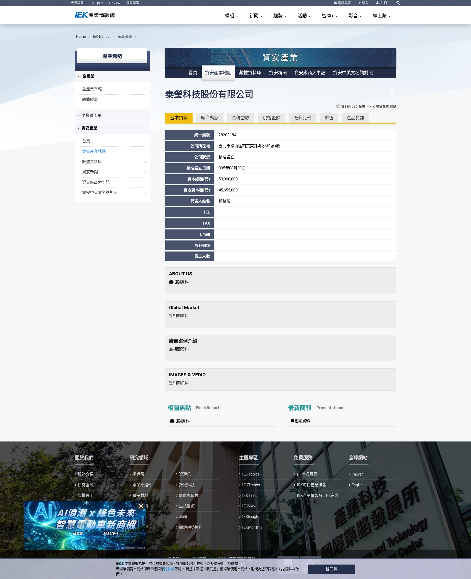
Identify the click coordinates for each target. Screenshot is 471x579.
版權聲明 (85, 495)
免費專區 (77, 3)
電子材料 (140, 495)
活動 (303, 16)
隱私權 (169, 569)
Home (81, 36)
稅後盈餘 (271, 117)
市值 (329, 117)
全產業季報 (92, 89)
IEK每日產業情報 (311, 485)
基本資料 (179, 117)
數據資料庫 (92, 161)
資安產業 (89, 128)
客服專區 (344, 3)
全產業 (88, 76)
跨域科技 (187, 485)
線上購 (380, 16)
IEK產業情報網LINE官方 (318, 495)
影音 (354, 16)
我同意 (331, 569)
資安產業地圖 (94, 151)
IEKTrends (101, 36)
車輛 (183, 516)
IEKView (114, 3)
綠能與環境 (189, 495)
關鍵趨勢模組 (191, 527)
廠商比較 (302, 117)
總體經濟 (90, 99)
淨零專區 (132, 3)
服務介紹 (85, 474)
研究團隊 (85, 485)
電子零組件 (142, 485)
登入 (364, 3)
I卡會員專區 (307, 474)
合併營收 (240, 117)
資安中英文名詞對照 (100, 192)
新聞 (254, 16)
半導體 (138, 474)
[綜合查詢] (398, 2)
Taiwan (358, 474)
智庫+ (328, 16)
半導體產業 (91, 115)
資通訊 (185, 474)
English (358, 485)
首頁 (86, 141)
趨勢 (278, 16)
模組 (230, 16)
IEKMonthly (252, 527)
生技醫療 (187, 506)
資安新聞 (90, 172)
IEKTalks (249, 495)
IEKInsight (251, 516)
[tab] (112, 76)
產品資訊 (355, 117)
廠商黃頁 (125, 36)
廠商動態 (210, 117)
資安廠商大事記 (96, 182)
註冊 (383, 3)
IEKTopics (96, 3)
